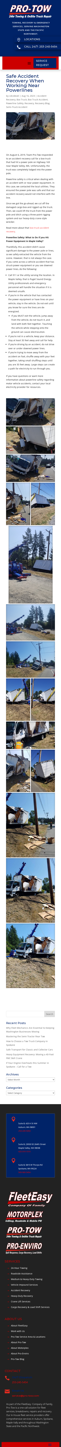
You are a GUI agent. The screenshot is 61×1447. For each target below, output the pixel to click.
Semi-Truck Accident (16, 107)
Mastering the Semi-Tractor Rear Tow (25, 1036)
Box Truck (22, 99)
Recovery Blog (42, 103)
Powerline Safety (14, 103)
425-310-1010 (24, 1151)
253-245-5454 (24, 1130)
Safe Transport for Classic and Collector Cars (29, 1049)
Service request (42, 63)
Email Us (18, 1390)
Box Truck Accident (38, 99)
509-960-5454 (24, 1172)
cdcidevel (14, 95)
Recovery (29, 103)
